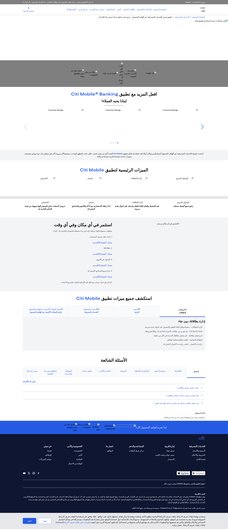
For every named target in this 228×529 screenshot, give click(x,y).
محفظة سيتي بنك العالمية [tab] (50, 372)
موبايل (109, 242)
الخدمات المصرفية (144, 9)
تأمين (119, 9)
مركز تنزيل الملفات (136, 451)
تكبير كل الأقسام (29, 381)
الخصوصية (78, 451)
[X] (29, 473)
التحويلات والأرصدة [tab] (68, 372)
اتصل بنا (25, 2)
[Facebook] (38, 473)
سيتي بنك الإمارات (199, 2)
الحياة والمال (71, 9)
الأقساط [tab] (178, 371)
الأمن (80, 455)
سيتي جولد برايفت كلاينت (164, 455)
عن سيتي (48, 446)
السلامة (79, 459)
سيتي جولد (170, 451)
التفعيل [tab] (196, 371)
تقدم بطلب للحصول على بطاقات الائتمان (61, 2)
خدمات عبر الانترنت (96, 9)
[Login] (28, 8)
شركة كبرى (82, 9)
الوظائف (48, 455)
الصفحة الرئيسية (159, 9)
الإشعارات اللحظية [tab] (141, 371)
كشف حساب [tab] (87, 371)
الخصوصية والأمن (74, 446)
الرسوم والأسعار (198, 451)
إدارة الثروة (110, 9)
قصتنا (49, 451)
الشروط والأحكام (198, 455)
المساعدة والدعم (136, 446)
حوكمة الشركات (45, 459)
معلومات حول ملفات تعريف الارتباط (77, 522)
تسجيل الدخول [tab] (159, 371)
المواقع (110, 451)
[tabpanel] (114, 334)
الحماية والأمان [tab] (105, 371)
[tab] (144, 9)
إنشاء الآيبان (200, 459)
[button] (117, 142)
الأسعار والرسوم (37, 2)
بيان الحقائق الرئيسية (84, 2)
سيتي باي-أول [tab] (32, 371)
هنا (68, 282)
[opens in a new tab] (129, 73)
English (188, 2)
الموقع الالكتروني (99, 242)
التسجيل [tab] (123, 371)
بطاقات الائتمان (129, 9)
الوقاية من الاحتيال (75, 463)
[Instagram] (33, 473)
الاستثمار (171, 459)
